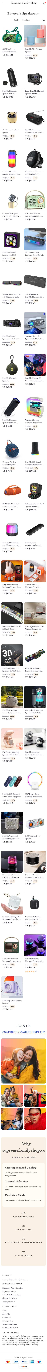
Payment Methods (9, 1291)
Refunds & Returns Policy (11, 1295)
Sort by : (17, 20)
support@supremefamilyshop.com (15, 1280)
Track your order (8, 1302)
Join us (23, 1026)
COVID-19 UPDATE (10, 1328)
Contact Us (6, 1318)
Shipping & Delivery (9, 1298)
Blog (4, 1311)
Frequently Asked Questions (12, 1288)
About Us (6, 1314)
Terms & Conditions (9, 1324)
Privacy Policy (7, 1321)
